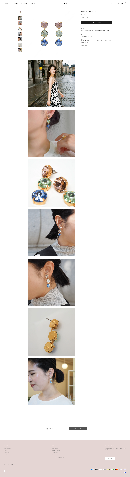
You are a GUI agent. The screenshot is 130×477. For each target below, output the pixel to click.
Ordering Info (55, 448)
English (18, 471)
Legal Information (7, 448)
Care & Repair (55, 452)
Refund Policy (6, 454)
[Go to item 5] (20, 34)
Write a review (78, 429)
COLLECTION (25, 3)
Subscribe (110, 458)
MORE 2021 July (105, 40)
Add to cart (97, 22)
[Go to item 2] (20, 18)
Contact (53, 454)
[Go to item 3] (20, 23)
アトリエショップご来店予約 (58, 457)
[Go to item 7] (20, 45)
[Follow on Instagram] (8, 464)
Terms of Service (7, 452)
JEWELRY (16, 3)
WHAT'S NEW (7, 3)
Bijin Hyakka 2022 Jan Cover (87, 40)
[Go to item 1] (20, 12)
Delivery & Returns (56, 450)
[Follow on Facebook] (4, 464)
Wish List (5, 450)
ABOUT (33, 3)
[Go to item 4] (20, 28)
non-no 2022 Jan (97, 40)
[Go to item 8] (20, 50)
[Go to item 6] (20, 39)
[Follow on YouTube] (12, 464)
